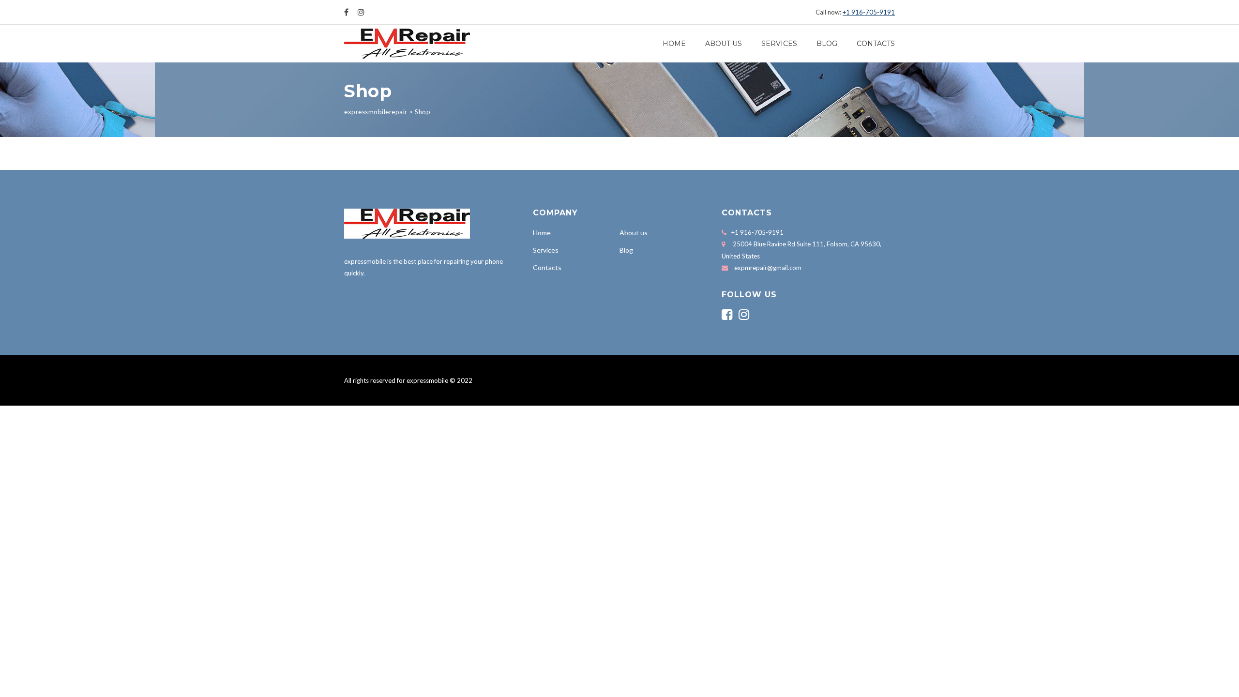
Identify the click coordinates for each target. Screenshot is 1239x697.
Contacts (876, 43)
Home (674, 43)
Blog (826, 43)
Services (779, 43)
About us (723, 43)
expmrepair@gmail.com (767, 268)
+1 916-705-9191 (869, 12)
